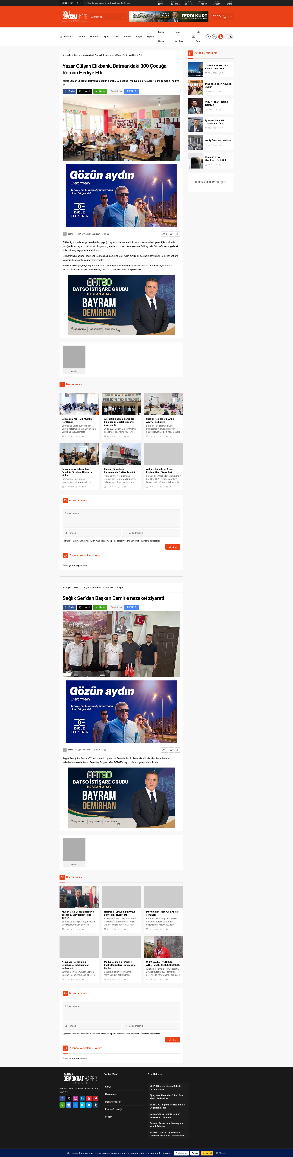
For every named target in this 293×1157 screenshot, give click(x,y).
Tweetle (87, 91)
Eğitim (77, 55)
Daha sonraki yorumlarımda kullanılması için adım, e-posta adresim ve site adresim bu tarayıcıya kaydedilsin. (112, 541)
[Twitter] (68, 1098)
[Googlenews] (68, 1105)
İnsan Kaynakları (113, 1102)
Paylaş (72, 91)
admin (70, 234)
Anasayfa (67, 55)
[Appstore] (75, 1105)
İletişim (108, 1117)
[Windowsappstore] (89, 1105)
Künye (108, 1086)
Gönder (102, 91)
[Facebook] (62, 1098)
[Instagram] (75, 1098)
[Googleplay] (82, 1105)
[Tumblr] (95, 1105)
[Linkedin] (82, 1098)
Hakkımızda (111, 1094)
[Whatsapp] (62, 1105)
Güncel (77, 587)
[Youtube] (89, 1098)
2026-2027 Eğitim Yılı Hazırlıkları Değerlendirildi (107, 3)
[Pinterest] (95, 1098)
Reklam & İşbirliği (113, 1109)
